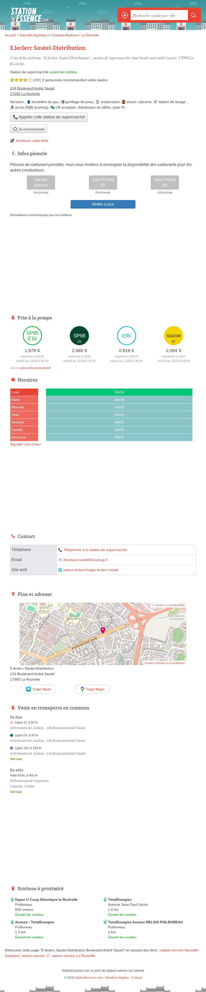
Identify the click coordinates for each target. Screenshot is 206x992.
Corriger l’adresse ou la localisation (165, 663)
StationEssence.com (27, 15)
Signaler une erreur (25, 444)
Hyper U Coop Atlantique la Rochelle (46, 899)
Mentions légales (117, 977)
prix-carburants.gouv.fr (36, 368)
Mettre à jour (103, 204)
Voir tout (16, 759)
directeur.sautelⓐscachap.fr (85, 560)
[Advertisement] (47, 843)
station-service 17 (36, 956)
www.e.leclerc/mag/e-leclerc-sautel (90, 570)
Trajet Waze (41, 689)
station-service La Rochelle (73, 956)
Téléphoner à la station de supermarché (95, 550)
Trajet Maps (95, 689)
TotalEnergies (120, 899)
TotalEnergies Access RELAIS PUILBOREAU (145, 922)
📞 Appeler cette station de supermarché (49, 117)
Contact (136, 977)
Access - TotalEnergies (35, 922)
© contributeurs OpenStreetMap (168, 605)
